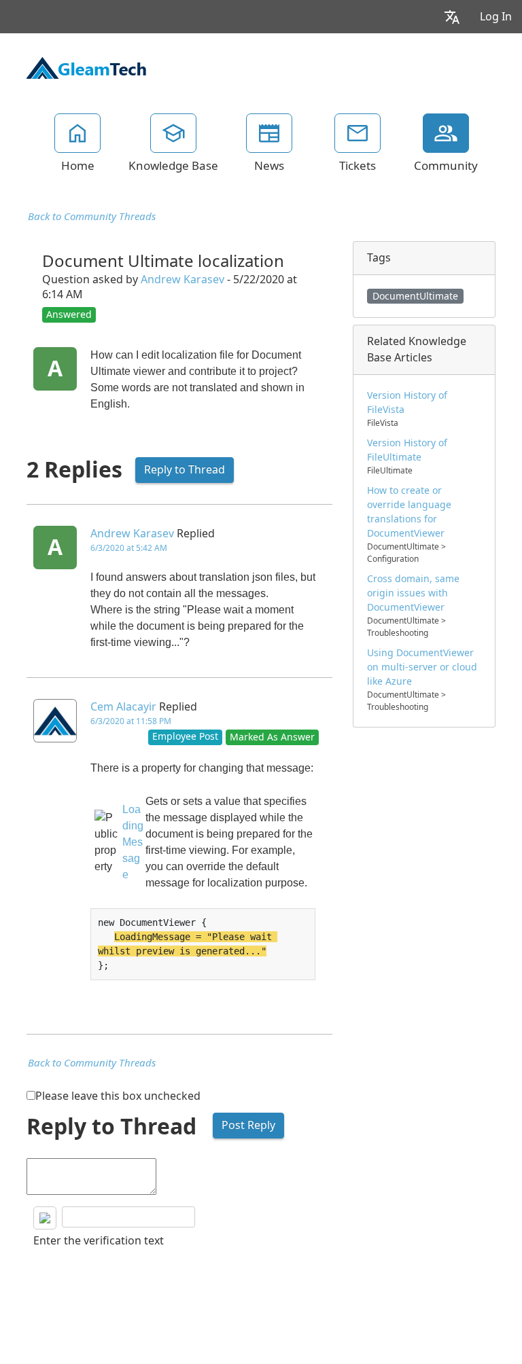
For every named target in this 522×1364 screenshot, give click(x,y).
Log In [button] (496, 16)
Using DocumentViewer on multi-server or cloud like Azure (422, 667)
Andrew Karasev (182, 279)
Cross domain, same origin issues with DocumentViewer (413, 593)
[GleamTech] (86, 66)
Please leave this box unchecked (118, 1096)
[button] (452, 16)
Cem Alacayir (123, 706)
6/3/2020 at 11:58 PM (130, 721)
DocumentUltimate (415, 296)
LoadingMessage (132, 842)
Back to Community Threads (92, 217)
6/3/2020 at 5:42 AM (128, 548)
